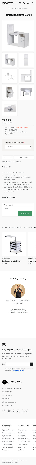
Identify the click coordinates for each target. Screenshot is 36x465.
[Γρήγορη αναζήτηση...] (24, 3)
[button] (24, 157)
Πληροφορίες (7, 426)
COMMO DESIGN (23, 426)
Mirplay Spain (13, 130)
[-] (4, 157)
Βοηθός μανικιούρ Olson (11, 261)
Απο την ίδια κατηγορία (12, 227)
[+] (11, 157)
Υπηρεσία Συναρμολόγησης (14, 143)
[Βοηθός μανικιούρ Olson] (14, 244)
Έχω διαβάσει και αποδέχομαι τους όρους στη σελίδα (19, 369)
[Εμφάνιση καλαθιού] (28, 3)
